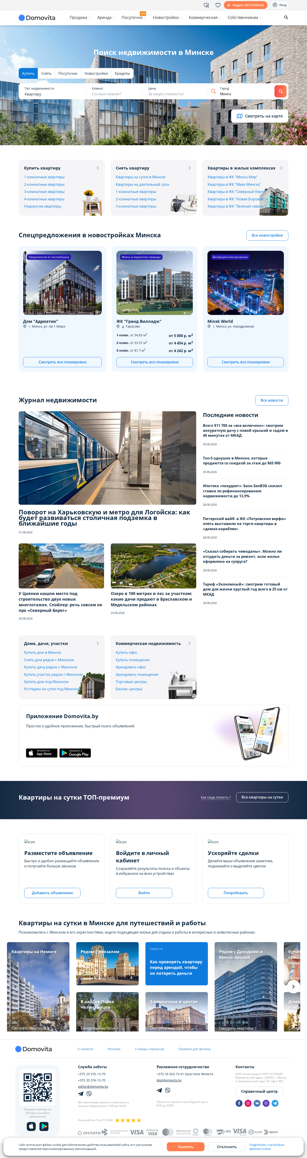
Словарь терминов (149, 1049)
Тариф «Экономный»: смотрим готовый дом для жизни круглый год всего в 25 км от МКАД (245, 589)
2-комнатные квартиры (44, 184)
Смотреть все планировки (63, 362)
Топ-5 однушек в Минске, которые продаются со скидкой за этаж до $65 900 (241, 461)
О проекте (85, 1049)
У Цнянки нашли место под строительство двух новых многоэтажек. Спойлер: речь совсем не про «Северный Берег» (60, 602)
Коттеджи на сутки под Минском (52, 688)
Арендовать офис (131, 667)
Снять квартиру (132, 168)
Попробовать (236, 892)
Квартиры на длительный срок (142, 184)
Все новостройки (267, 235)
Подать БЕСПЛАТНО (248, 5)
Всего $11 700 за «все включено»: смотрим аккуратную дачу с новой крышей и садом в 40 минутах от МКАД (245, 430)
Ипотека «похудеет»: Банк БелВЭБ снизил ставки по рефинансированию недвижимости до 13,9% (242, 490)
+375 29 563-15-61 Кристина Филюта (185, 1074)
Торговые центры (131, 681)
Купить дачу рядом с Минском (50, 667)
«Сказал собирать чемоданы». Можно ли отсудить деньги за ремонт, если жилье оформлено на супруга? (242, 556)
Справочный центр (259, 1091)
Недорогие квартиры (42, 206)
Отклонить (227, 1146)
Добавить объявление (52, 892)
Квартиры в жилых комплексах (241, 168)
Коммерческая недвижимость (148, 643)
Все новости (272, 400)
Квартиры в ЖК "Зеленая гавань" (236, 206)
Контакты (245, 1067)
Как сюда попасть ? (216, 797)
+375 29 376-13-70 (91, 1074)
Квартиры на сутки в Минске (140, 176)
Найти (280, 91)
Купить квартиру (42, 168)
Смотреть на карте (264, 116)
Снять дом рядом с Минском (49, 659)
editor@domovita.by (93, 1086)
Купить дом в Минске (42, 652)
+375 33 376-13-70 (91, 1080)
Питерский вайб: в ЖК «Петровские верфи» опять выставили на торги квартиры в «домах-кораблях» (244, 523)
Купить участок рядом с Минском (53, 674)
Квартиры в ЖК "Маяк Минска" (234, 184)
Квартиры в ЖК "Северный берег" (237, 191)
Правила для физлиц (194, 1049)
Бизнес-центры (129, 688)
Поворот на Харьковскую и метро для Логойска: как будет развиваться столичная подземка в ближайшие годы (104, 517)
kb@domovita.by (169, 1080)
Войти (144, 892)
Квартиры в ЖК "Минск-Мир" (233, 176)
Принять (186, 1146)
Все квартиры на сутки (262, 797)
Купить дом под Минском (46, 681)
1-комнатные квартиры (44, 176)
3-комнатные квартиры (44, 191)
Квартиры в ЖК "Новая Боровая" (236, 199)
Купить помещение (133, 659)
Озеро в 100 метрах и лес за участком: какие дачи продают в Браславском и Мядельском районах (151, 599)
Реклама (114, 1049)
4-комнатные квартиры (44, 199)
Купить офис (127, 652)
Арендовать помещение (137, 674)
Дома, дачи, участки (46, 643)
